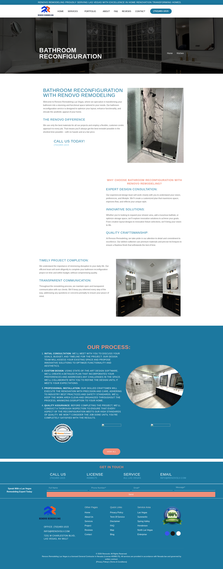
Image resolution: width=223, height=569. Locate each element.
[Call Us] (43, 475)
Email (166, 474)
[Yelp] (178, 533)
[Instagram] (173, 533)
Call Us (58, 474)
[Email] (154, 475)
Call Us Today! (69, 141)
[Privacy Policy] (102, 562)
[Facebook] (167, 533)
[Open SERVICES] (79, 11)
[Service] (117, 475)
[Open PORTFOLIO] (98, 11)
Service (132, 474)
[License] (80, 475)
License (95, 474)
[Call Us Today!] (47, 142)
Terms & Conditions (118, 562)
